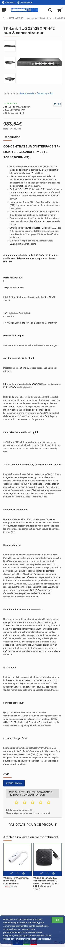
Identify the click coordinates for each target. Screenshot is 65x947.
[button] (20, 64)
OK (57, 920)
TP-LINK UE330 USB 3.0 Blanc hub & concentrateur (16, 881)
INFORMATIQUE (16, 18)
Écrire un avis (14, 783)
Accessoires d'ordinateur (39, 18)
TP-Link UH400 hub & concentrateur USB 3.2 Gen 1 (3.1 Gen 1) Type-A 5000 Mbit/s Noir (45, 882)
